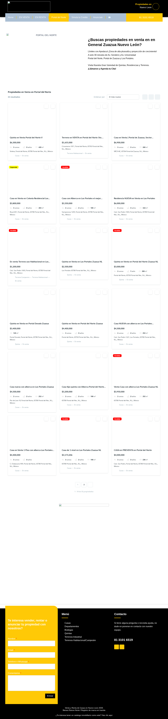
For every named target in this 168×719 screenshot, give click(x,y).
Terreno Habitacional (75, 153)
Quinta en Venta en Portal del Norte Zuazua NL (136, 262)
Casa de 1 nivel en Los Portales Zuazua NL (81, 450)
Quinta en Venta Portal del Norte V (26, 138)
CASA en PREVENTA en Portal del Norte (133, 450)
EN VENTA (24, 17)
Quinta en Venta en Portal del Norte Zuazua (82, 324)
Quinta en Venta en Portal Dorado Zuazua (29, 324)
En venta (25, 156)
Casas (17, 156)
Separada (13, 167)
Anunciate (98, 17)
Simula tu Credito (80, 17)
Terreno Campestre (22, 277)
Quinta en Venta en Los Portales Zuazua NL (82, 262)
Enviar (50, 696)
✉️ (109, 17)
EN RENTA (40, 17)
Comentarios (14, 673)
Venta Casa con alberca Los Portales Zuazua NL (136, 387)
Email (11, 650)
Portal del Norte (58, 17)
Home (11, 17)
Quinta (69, 275)
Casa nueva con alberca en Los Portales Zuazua (32, 387)
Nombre (12, 639)
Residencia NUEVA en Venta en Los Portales (134, 198)
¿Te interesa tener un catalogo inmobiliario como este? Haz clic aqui (84, 715)
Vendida (65, 167)
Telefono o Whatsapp (18, 662)
